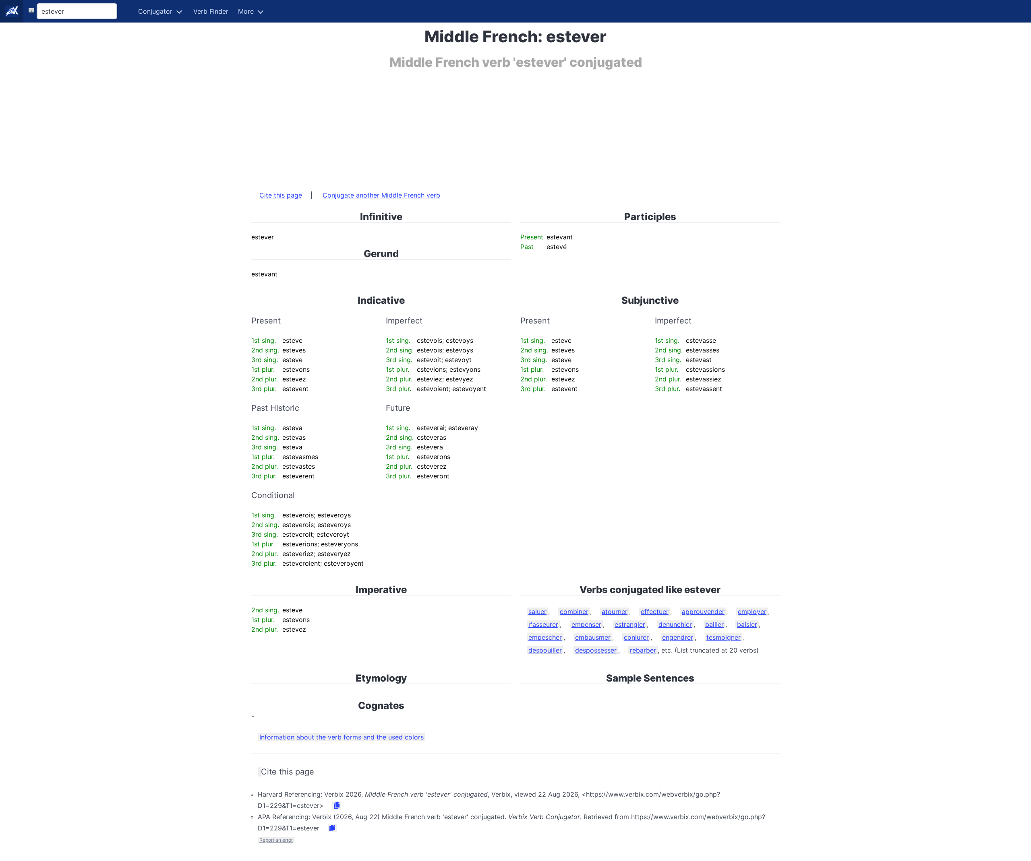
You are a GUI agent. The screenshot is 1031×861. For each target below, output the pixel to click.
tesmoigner (723, 637)
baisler (747, 624)
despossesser (596, 650)
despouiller (545, 650)
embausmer (593, 637)
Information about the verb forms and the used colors (341, 737)
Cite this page (280, 195)
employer (752, 612)
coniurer (636, 637)
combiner (574, 612)
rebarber (643, 650)
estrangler (630, 624)
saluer (537, 612)
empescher (545, 637)
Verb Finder (210, 11)
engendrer (677, 637)
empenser (586, 624)
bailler (714, 624)
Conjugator (155, 11)
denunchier (675, 624)
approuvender (703, 612)
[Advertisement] (493, 126)
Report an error (276, 840)
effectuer (655, 612)
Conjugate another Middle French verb (381, 195)
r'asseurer (543, 624)
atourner (614, 612)
